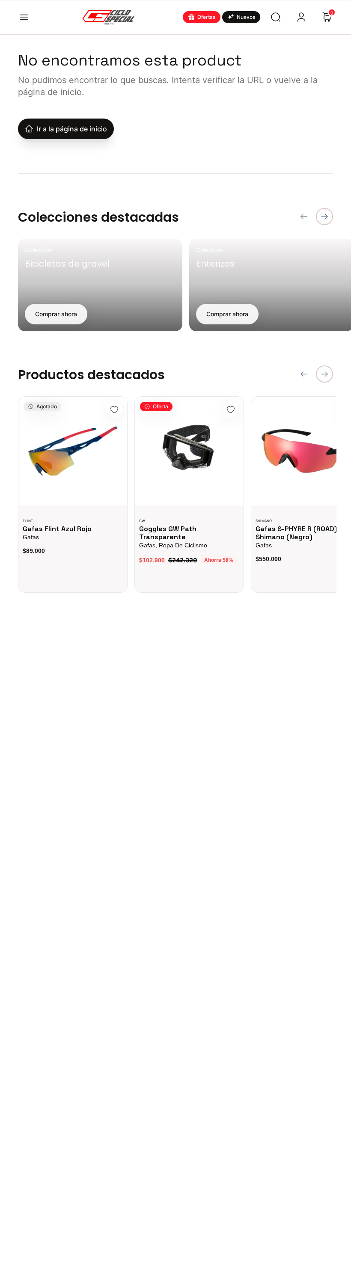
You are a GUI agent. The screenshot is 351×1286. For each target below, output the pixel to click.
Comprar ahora (56, 314)
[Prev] (303, 216)
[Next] (324, 216)
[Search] (275, 17)
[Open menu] (24, 17)
